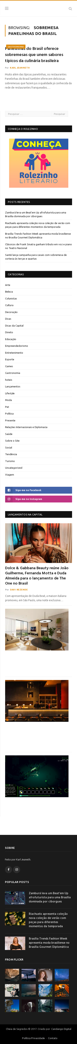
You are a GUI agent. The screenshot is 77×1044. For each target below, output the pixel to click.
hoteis (8, 379)
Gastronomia (16, 47)
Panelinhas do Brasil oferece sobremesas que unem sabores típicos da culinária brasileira (34, 55)
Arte (7, 285)
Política (9, 413)
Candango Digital (61, 1029)
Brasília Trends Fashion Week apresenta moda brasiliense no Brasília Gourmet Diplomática (49, 943)
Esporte (9, 359)
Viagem (9, 474)
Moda (8, 400)
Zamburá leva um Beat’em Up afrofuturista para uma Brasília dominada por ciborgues (50, 897)
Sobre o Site (12, 440)
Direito (9, 332)
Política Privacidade (33, 1038)
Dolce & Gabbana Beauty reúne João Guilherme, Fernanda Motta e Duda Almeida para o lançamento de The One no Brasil (37, 576)
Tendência (11, 454)
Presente (10, 420)
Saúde (8, 434)
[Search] (70, 8)
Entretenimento (14, 352)
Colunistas (11, 298)
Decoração (11, 312)
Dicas (8, 318)
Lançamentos (12, 386)
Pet (7, 406)
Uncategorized (13, 467)
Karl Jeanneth (20, 68)
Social (8, 447)
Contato (52, 1038)
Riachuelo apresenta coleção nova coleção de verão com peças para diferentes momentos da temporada (48, 920)
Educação (10, 339)
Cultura (9, 305)
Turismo (10, 461)
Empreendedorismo (16, 345)
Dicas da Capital (14, 325)
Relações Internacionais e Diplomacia (26, 427)
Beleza (9, 291)
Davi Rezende (19, 589)
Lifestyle (10, 393)
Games (9, 366)
